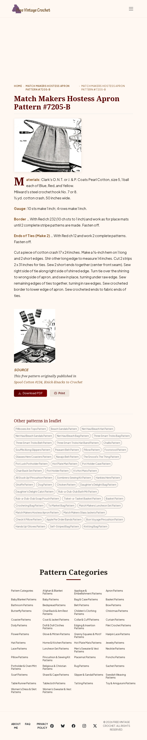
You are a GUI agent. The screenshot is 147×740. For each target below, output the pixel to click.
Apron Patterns (114, 590)
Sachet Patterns (115, 665)
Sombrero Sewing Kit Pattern (74, 477)
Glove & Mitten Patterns (56, 634)
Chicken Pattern (66, 484)
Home (18, 85)
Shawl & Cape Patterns (56, 674)
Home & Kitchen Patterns (57, 642)
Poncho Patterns (115, 657)
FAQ (27, 724)
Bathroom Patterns (22, 605)
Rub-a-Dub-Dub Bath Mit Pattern (77, 491)
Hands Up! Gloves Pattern (30, 526)
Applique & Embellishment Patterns (88, 592)
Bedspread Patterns (54, 605)
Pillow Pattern (92, 449)
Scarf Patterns (19, 674)
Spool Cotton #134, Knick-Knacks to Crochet (48, 382)
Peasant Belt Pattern (67, 449)
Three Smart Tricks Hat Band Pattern (77, 442)
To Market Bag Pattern (61, 505)
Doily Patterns (19, 625)
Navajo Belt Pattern (67, 456)
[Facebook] (73, 726)
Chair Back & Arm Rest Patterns (55, 612)
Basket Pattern (114, 498)
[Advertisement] (73, 44)
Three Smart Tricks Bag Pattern (112, 435)
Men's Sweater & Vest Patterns (86, 650)
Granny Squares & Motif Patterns (87, 635)
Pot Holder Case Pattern (96, 463)
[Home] (31, 8)
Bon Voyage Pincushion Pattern (104, 519)
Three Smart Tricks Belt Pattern (34, 442)
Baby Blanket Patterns (23, 599)
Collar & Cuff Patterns (86, 619)
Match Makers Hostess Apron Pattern (37, 512)
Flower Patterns (20, 634)
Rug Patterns (81, 665)
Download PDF (33, 393)
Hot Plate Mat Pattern (64, 463)
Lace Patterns (19, 648)
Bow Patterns (113, 605)
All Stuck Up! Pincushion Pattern (34, 477)
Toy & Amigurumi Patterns (121, 683)
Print (61, 393)
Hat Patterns (18, 642)
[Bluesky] (63, 726)
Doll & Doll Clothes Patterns (53, 627)
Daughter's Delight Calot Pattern (35, 491)
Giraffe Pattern (24, 484)
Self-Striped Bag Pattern (64, 526)
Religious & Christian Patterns (54, 667)
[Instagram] (84, 726)
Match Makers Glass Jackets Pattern (84, 512)
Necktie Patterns (115, 648)
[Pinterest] (52, 726)
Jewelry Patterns (115, 642)
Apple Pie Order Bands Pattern (64, 519)
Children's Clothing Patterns (85, 612)
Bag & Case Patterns (86, 599)
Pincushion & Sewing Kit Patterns (56, 659)
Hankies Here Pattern (108, 477)
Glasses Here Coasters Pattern (33, 456)
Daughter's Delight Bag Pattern (98, 484)
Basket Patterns (115, 599)
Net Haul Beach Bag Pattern (73, 435)
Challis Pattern (111, 442)
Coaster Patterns (21, 619)
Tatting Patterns (83, 683)
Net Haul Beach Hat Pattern (97, 428)
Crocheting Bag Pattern (30, 505)
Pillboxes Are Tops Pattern (31, 428)
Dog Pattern (45, 484)
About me (16, 725)
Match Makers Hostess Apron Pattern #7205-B (48, 87)
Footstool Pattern (115, 449)
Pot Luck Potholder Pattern (32, 463)
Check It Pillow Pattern (29, 519)
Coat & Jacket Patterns (56, 619)
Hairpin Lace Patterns (118, 634)
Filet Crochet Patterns (118, 625)
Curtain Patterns (115, 619)
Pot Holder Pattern (58, 470)
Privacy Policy (42, 725)
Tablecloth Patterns (54, 683)
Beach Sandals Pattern (64, 428)
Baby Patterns (51, 599)
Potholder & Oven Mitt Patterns (24, 667)
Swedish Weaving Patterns (116, 676)
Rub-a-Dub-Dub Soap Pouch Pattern (37, 498)
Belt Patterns (81, 605)
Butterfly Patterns (21, 610)
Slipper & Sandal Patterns (88, 674)
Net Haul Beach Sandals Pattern (34, 435)
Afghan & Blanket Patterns (53, 592)
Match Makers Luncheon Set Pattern (100, 505)
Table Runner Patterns (23, 683)
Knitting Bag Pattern (95, 526)
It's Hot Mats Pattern (85, 470)
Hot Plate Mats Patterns (87, 642)
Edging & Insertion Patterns (84, 627)
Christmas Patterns (117, 610)
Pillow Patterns (19, 657)
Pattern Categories (22, 590)
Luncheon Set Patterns (56, 648)
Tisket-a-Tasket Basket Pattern (82, 498)
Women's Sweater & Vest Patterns (57, 691)
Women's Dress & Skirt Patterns (24, 691)
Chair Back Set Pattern (29, 470)
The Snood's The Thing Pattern (101, 456)
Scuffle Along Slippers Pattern (33, 449)
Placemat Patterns (85, 657)
